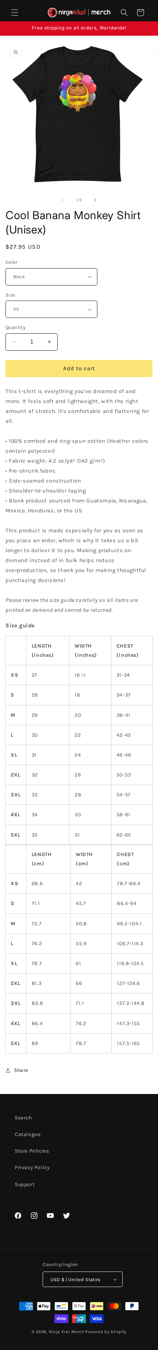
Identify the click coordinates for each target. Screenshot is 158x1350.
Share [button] (21, 1070)
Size (10, 295)
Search (23, 1118)
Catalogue (27, 1134)
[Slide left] (63, 200)
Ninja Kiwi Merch (67, 1331)
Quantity (15, 327)
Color (12, 262)
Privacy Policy (32, 1167)
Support (25, 1184)
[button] (15, 12)
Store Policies (32, 1151)
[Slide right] (95, 200)
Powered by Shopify (105, 1331)
